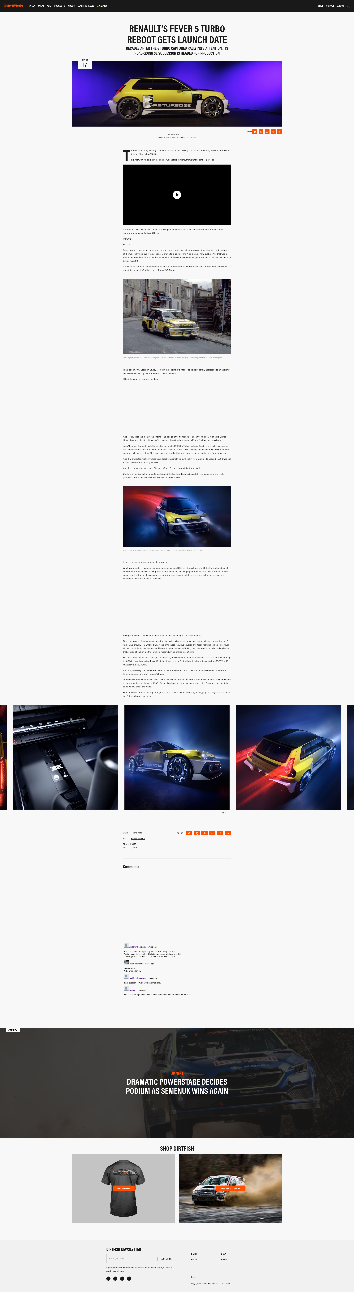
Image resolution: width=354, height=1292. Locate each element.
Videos (71, 5)
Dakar (41, 5)
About (340, 5)
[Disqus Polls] (177, 904)
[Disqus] (177, 976)
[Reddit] (279, 131)
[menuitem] (31, 5)
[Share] (255, 131)
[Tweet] (261, 131)
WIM (49, 5)
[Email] (228, 833)
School (330, 5)
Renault (134, 838)
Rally (32, 5)
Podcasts (59, 5)
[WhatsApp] (267, 131)
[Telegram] (273, 131)
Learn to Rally (86, 5)
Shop (321, 5)
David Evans (171, 137)
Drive (194, 1259)
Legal (193, 1276)
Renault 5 (141, 838)
